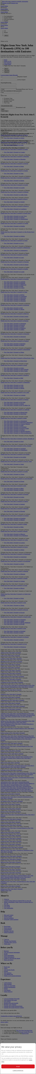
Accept (18, 1066)
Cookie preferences (18, 1070)
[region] (18, 1058)
